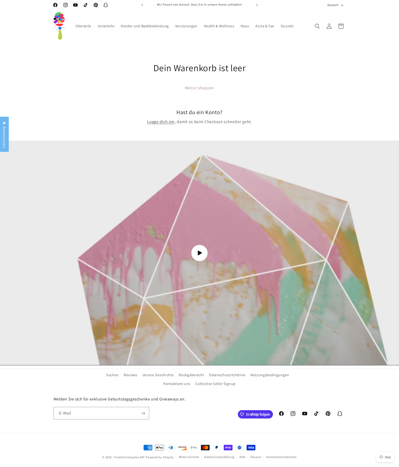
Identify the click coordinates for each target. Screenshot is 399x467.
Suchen (112, 374)
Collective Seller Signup (215, 383)
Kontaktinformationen (281, 457)
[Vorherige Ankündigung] (142, 5)
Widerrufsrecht (189, 457)
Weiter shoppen (199, 87)
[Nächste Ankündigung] (257, 5)
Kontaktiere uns (176, 383)
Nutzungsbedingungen (270, 374)
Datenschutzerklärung (219, 457)
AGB (242, 457)
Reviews (130, 374)
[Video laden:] (199, 253)
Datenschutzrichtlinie (227, 374)
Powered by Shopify (160, 457)
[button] (317, 26)
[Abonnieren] (143, 413)
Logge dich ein (161, 121)
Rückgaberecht (191, 374)
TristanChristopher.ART (129, 457)
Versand (255, 457)
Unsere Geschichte (158, 374)
